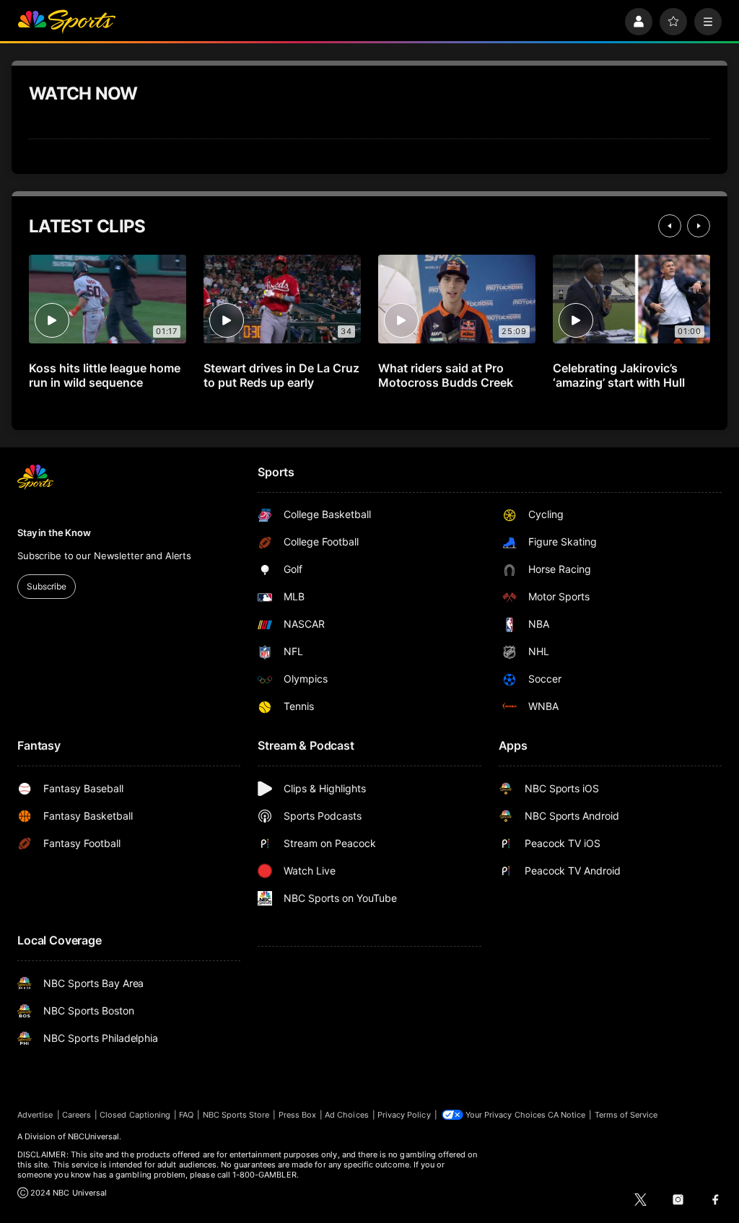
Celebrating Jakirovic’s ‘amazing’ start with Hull (619, 375)
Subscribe (46, 586)
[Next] (698, 225)
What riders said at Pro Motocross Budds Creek (445, 375)
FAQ (186, 1115)
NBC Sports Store (236, 1115)
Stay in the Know (54, 532)
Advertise (35, 1115)
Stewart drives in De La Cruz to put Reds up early (281, 375)
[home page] (66, 21)
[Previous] (669, 225)
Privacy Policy (404, 1115)
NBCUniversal (94, 1136)
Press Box (298, 1115)
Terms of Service (626, 1115)
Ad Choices (347, 1115)
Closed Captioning (135, 1115)
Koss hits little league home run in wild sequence (104, 375)
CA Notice (567, 1115)
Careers (76, 1115)
